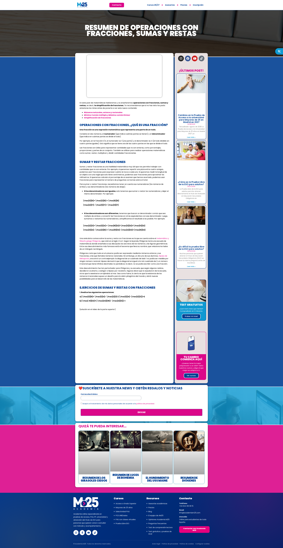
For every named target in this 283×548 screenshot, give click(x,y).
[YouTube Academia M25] (88, 532)
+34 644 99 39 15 (186, 506)
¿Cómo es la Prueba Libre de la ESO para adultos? (191, 183)
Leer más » (191, 137)
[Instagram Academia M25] (75, 532)
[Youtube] (195, 58)
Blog (150, 511)
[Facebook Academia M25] (82, 532)
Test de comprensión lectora (160, 527)
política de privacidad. (145, 404)
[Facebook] (188, 58)
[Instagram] (181, 58)
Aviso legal (156, 544)
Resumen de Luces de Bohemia (126, 476)
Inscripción (198, 5)
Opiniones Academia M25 (158, 519)
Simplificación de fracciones (97, 117)
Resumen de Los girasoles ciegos (94, 479)
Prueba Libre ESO (122, 523)
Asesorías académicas (157, 503)
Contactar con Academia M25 (194, 529)
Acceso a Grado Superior (126, 503)
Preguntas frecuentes (157, 523)
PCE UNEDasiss (121, 515)
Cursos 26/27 (153, 5)
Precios (183, 5)
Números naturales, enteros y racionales (103, 112)
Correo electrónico (89, 394)
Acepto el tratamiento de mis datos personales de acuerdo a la (119, 404)
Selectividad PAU (123, 511)
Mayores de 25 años (124, 507)
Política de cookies (187, 544)
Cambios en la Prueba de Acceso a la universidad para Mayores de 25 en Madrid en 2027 (191, 119)
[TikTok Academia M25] (94, 532)
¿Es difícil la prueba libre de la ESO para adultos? (191, 248)
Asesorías (170, 5)
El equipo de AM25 (155, 515)
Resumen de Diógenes (189, 479)
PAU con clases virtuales (126, 519)
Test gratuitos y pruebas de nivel (160, 532)
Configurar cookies (202, 544)
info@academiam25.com (189, 513)
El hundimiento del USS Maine (157, 479)
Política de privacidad (170, 544)
